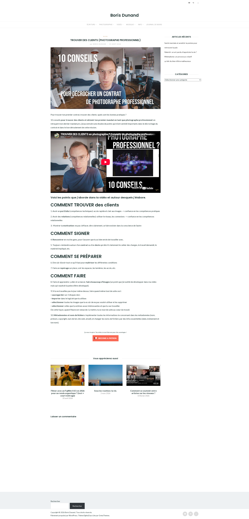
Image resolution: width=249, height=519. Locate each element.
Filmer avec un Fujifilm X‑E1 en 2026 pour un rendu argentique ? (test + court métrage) (67, 393)
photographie (105, 24)
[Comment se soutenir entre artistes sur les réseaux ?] (143, 375)
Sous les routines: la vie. (105, 390)
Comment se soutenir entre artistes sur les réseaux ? (143, 391)
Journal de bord (154, 24)
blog (105, 36)
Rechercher (55, 501)
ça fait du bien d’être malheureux (177, 61)
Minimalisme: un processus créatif (178, 57)
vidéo (119, 24)
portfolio (64, 211)
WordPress (73, 515)
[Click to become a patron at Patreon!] (106, 338)
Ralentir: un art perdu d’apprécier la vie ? (180, 52)
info (140, 24)
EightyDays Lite (89, 515)
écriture (91, 24)
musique (130, 24)
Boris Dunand (124, 15)
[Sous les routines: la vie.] (105, 375)
